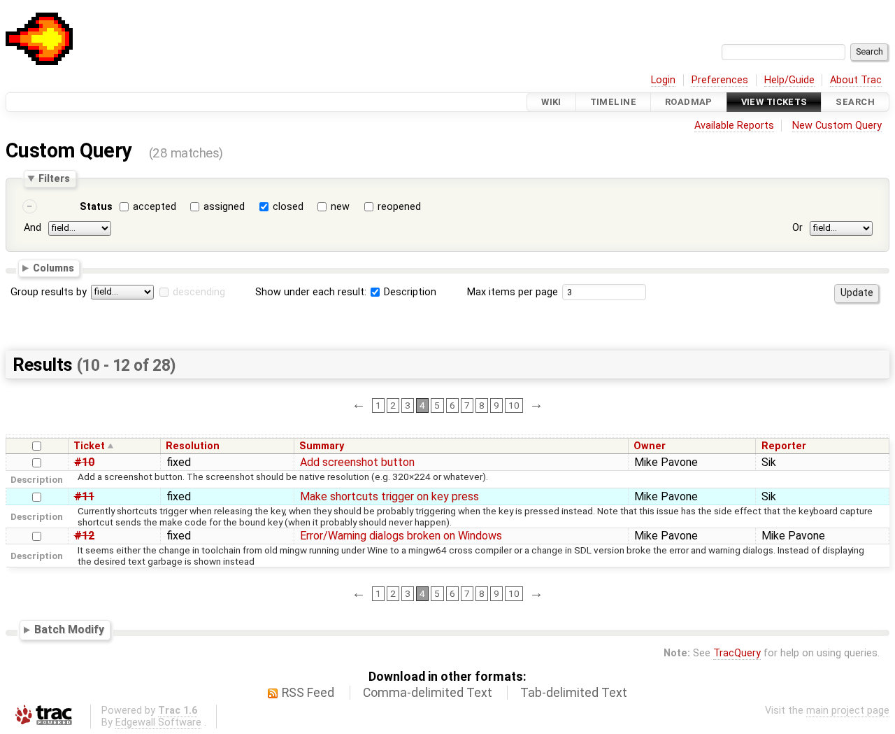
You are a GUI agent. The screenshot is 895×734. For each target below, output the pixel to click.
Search (855, 102)
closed (288, 207)
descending (199, 292)
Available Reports (734, 126)
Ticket (89, 446)
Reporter (783, 446)
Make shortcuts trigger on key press (389, 496)
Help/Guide (789, 80)
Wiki (551, 102)
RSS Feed (308, 693)
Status (96, 207)
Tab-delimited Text (573, 693)
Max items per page (512, 292)
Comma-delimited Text (427, 693)
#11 (84, 496)
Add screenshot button (357, 462)
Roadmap (689, 102)
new (340, 207)
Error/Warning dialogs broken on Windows (401, 535)
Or (797, 228)
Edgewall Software (158, 722)
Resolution (193, 446)
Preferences (720, 80)
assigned (224, 207)
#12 (84, 535)
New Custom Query (837, 126)
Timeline (613, 102)
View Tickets (774, 102)
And (32, 228)
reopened (399, 207)
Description (408, 292)
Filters (54, 178)
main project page (847, 711)
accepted (154, 207)
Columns (53, 268)
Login (663, 80)
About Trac (856, 80)
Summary (321, 446)
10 (514, 405)
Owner (649, 446)
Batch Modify (69, 629)
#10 (84, 462)
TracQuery (737, 653)
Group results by (48, 292)
